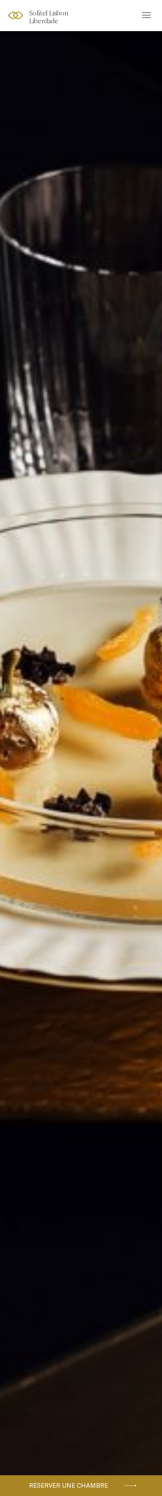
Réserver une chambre (68, 1485)
